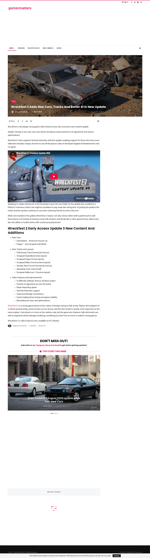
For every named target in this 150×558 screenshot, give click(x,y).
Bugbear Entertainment (20, 326)
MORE (59, 48)
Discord (48, 345)
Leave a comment (54, 492)
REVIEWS (21, 48)
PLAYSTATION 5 (34, 48)
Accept (116, 556)
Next (96, 383)
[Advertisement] (75, 27)
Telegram (40, 345)
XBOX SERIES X (48, 48)
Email (57, 345)
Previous (12, 383)
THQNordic (33, 326)
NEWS (11, 48)
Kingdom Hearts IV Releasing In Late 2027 (54, 410)
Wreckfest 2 (13, 306)
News (13, 101)
